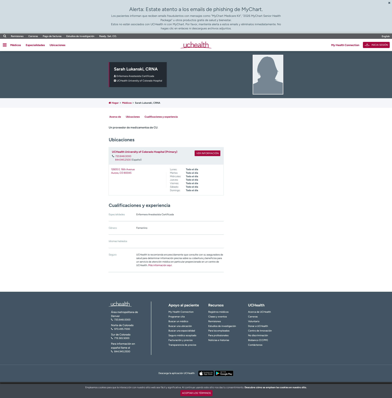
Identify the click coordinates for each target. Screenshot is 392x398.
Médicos (15, 45)
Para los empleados (218, 330)
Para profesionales (218, 335)
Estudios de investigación (80, 36)
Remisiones (17, 36)
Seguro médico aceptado (182, 335)
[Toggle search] (4, 36)
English (386, 36)
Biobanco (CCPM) (258, 340)
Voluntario (253, 321)
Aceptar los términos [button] (196, 393)
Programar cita (176, 316)
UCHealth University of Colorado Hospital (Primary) (144, 152)
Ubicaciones (57, 45)
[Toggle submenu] (4, 45)
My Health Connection (345, 45)
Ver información (207, 153)
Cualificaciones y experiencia (161, 116)
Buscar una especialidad (181, 330)
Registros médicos (218, 311)
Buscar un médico (178, 321)
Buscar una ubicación (180, 326)
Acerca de (115, 116)
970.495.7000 (122, 329)
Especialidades (35, 45)
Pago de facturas (52, 36)
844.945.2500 (123, 159)
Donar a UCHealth (258, 326)
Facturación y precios (180, 340)
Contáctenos (255, 344)
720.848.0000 (123, 156)
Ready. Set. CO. (108, 36)
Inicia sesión (379, 44)
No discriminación (258, 335)
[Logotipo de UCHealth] (120, 303)
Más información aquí (160, 265)
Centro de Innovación (260, 330)
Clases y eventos (217, 316)
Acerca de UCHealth (259, 311)
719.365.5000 (121, 338)
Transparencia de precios (182, 344)
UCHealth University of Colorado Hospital (139, 80)
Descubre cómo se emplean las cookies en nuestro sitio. (276, 387)
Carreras (33, 36)
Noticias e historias (218, 340)
